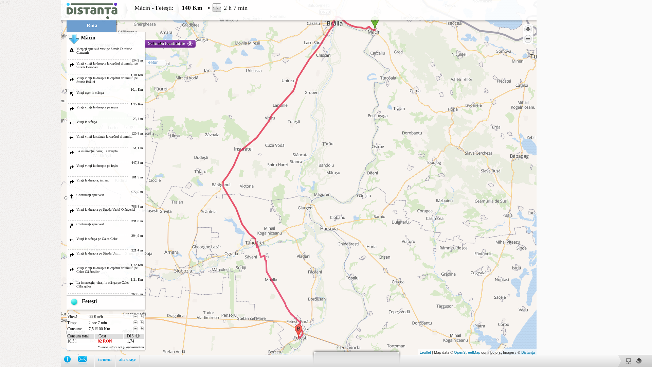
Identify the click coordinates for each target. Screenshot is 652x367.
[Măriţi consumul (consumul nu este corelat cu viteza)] (142, 329)
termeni (104, 359)
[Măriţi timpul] (142, 322)
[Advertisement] (30, 102)
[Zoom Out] (528, 39)
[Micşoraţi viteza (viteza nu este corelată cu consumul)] (135, 316)
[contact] (86, 361)
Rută (92, 25)
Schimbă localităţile (166, 43)
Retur (152, 62)
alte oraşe (127, 359)
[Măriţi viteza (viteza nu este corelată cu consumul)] (142, 316)
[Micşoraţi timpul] (135, 322)
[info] (71, 361)
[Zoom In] (528, 29)
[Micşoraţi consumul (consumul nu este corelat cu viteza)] (135, 329)
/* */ (124, 183)
